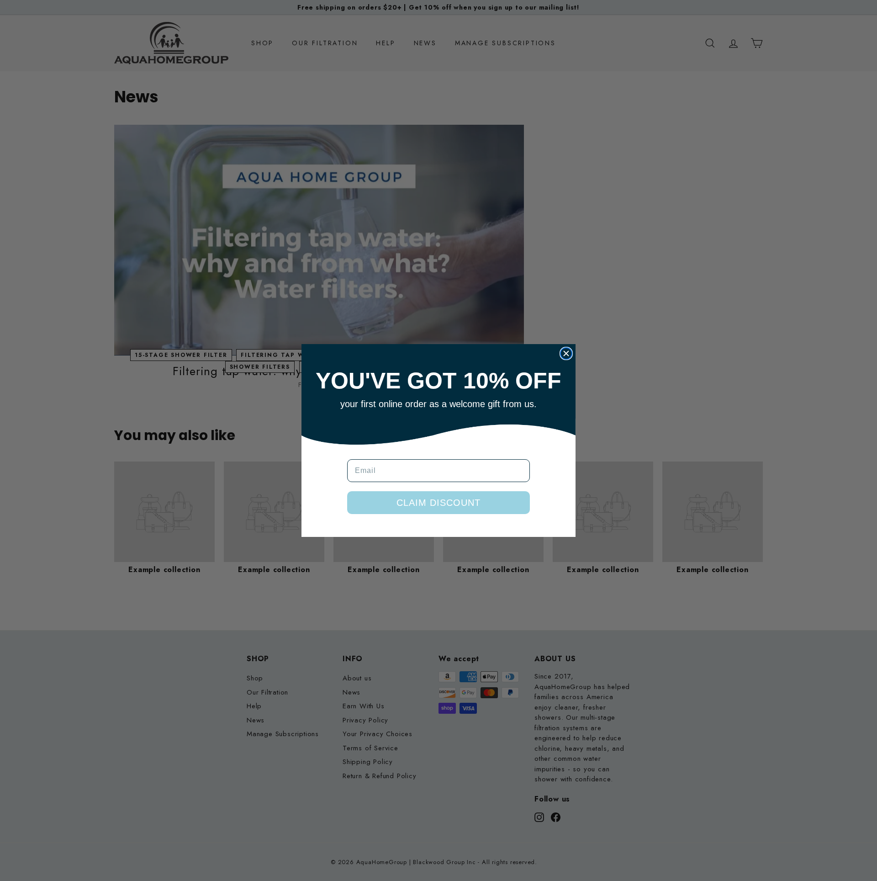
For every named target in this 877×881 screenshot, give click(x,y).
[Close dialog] (566, 353)
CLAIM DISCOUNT (438, 503)
